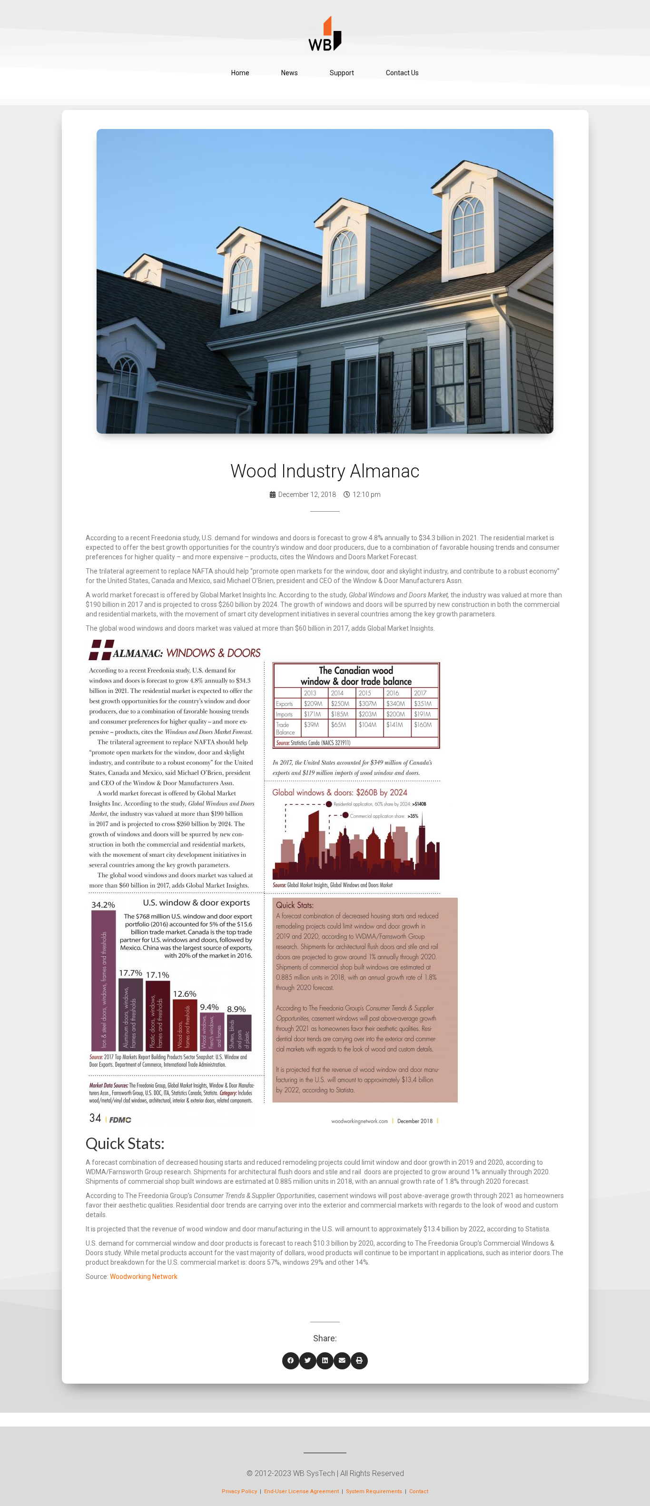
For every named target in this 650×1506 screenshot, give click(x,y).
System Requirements (375, 1491)
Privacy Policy (239, 1491)
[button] (290, 1360)
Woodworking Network (143, 1276)
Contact (418, 1491)
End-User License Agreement (301, 1491)
